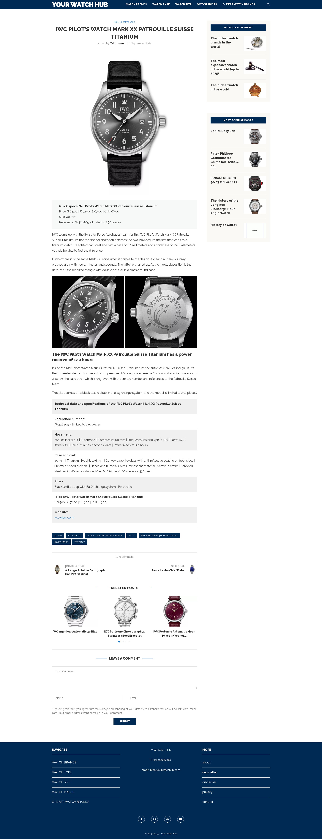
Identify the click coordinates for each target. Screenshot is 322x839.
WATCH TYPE (161, 4)
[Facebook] (141, 819)
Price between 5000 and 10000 (159, 535)
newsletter (209, 772)
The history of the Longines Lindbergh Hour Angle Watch (225, 207)
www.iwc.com (64, 517)
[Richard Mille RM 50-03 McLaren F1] (255, 183)
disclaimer (209, 782)
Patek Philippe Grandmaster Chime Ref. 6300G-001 (225, 160)
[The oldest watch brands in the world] (255, 43)
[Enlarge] (119, 281)
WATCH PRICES (207, 4)
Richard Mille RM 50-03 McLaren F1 (224, 180)
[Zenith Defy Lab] (255, 136)
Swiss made (61, 542)
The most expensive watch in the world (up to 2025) (225, 67)
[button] (57, 619)
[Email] (180, 819)
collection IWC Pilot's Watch (104, 535)
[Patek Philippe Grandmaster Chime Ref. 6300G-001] (255, 159)
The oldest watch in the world (224, 87)
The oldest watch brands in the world (224, 42)
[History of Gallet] (255, 230)
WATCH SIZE (183, 4)
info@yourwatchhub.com (165, 769)
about (206, 762)
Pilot (132, 535)
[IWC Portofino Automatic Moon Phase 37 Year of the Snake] (174, 611)
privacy (207, 792)
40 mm (58, 535)
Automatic (74, 535)
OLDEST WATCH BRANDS (238, 4)
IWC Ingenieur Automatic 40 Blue (75, 631)
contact (207, 802)
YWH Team (117, 43)
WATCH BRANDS (136, 4)
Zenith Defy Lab (223, 131)
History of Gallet (224, 225)
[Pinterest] (167, 819)
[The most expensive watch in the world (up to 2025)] (255, 66)
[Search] (268, 4)
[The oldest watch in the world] (255, 90)
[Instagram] (154, 819)
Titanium (80, 542)
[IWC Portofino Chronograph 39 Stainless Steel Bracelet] (125, 611)
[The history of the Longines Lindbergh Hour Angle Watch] (255, 206)
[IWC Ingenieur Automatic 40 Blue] (75, 611)
